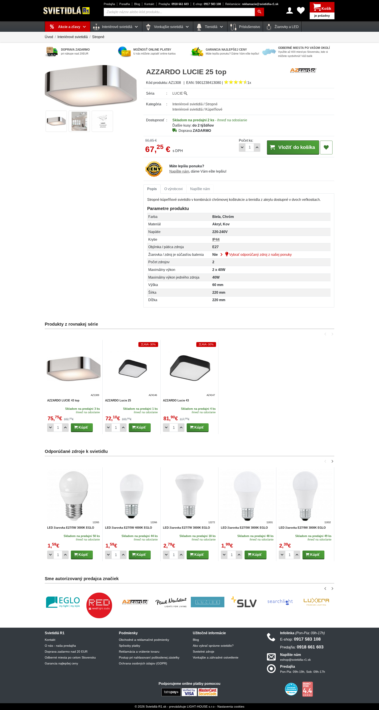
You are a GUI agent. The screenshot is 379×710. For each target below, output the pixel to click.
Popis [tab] (152, 189)
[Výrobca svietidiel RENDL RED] (99, 605)
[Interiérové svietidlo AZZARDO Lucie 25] (131, 369)
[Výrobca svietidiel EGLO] (63, 602)
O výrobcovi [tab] (173, 189)
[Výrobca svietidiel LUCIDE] (208, 602)
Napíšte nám (179, 171)
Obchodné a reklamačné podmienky (144, 639)
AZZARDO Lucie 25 (118, 400)
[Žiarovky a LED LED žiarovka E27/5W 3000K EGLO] (73, 496)
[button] (326, 334)
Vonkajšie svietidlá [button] (168, 27)
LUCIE (178, 93)
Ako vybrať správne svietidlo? (213, 645)
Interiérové (187, 104)
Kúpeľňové (213, 109)
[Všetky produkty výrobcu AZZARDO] (303, 70)
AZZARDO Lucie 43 (176, 400)
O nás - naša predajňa (60, 645)
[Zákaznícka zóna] (289, 10)
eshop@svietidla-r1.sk (295, 659)
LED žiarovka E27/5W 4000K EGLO (128, 527)
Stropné (98, 37)
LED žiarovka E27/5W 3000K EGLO (70, 527)
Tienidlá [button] (211, 27)
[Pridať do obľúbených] (326, 148)
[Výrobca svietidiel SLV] (243, 602)
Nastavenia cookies (230, 706)
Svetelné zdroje (203, 651)
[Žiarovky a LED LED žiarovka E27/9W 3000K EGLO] (305, 496)
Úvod (49, 37)
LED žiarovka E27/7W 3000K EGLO (186, 527)
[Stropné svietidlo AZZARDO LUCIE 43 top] (73, 369)
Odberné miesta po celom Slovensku (70, 657)
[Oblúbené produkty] (301, 10)
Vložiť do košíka (296, 147)
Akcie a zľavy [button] (69, 27)
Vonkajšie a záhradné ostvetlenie (215, 657)
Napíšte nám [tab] (200, 189)
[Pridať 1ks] (257, 147)
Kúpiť (83, 427)
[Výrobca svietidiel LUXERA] (316, 602)
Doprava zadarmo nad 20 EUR (66, 651)
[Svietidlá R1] (67, 10)
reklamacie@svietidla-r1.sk (251, 4)
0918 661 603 (174, 4)
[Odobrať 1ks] (242, 147)
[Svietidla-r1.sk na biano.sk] (307, 689)
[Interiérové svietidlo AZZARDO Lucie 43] (189, 369)
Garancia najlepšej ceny (61, 663)
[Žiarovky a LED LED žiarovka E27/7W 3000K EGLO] (189, 496)
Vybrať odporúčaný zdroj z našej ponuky (260, 254)
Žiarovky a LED (286, 27)
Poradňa (124, 4)
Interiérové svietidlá (72, 37)
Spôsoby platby (129, 645)
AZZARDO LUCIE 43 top (63, 400)
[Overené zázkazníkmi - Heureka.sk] (292, 689)
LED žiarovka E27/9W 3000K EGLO (302, 527)
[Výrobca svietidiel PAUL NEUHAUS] (171, 602)
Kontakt (149, 4)
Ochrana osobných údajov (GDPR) (143, 663)
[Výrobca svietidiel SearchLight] (280, 602)
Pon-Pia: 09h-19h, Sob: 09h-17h (302, 671)
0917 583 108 (207, 4)
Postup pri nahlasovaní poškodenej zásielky (149, 657)
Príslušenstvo (249, 27)
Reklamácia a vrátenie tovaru (139, 651)
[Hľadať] (259, 12)
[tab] (152, 189)
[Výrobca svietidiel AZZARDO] (135, 602)
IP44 (216, 239)
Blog (137, 4)
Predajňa (109, 4)
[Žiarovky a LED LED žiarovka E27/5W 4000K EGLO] (131, 496)
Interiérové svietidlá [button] (117, 27)
